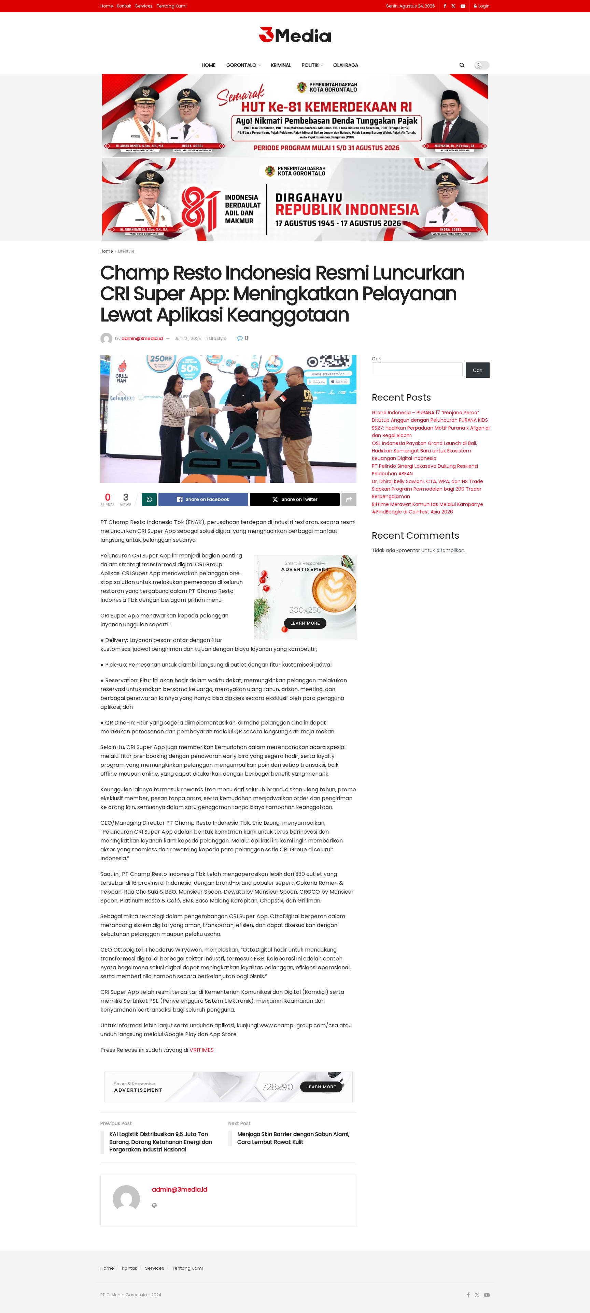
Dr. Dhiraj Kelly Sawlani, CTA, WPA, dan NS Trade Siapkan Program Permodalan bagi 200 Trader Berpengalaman (427, 489)
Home (106, 6)
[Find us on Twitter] (453, 6)
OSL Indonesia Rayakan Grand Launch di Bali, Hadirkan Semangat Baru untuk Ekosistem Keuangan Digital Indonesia (424, 451)
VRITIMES (201, 1050)
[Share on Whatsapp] (149, 499)
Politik (310, 65)
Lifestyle (126, 251)
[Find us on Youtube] (463, 6)
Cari (376, 358)
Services (144, 6)
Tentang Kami (171, 6)
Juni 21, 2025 (187, 338)
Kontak (124, 6)
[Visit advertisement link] (305, 597)
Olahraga (345, 65)
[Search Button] (462, 65)
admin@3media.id (142, 338)
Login (483, 6)
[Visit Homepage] (295, 34)
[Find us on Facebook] (445, 6)
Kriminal (281, 65)
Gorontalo (241, 65)
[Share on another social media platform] (348, 499)
